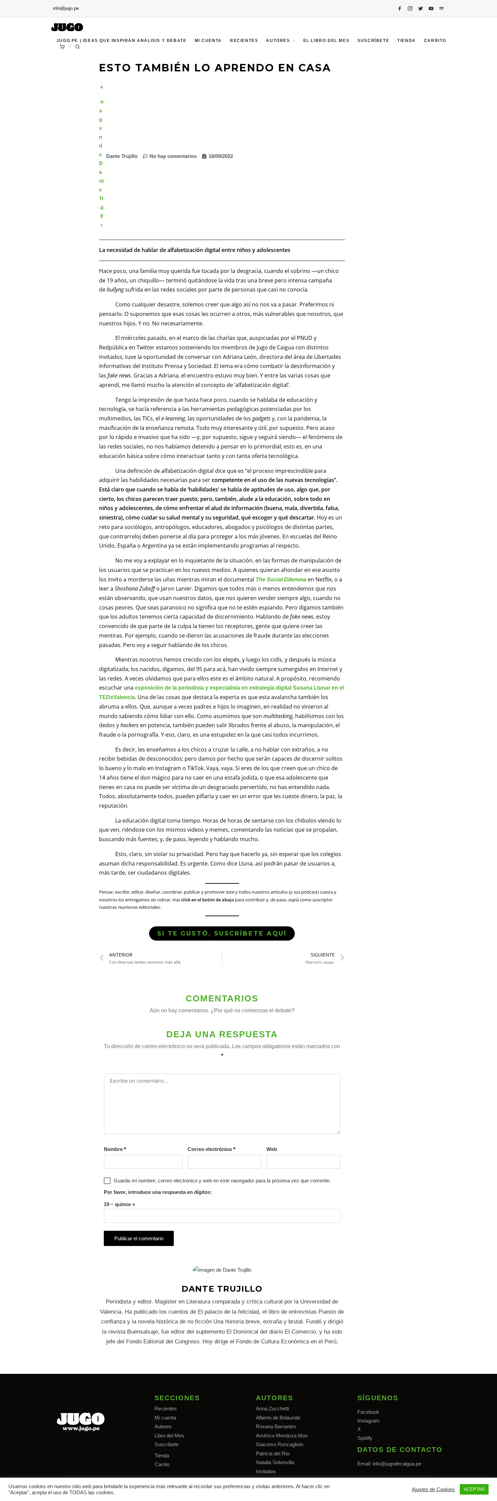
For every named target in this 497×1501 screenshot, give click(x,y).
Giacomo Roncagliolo (279, 1444)
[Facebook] (400, 8)
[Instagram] (410, 8)
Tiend (160, 1455)
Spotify (365, 1438)
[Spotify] (442, 8)
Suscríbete (167, 1444)
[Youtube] (431, 8)
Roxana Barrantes (276, 1426)
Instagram (368, 1421)
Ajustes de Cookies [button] (433, 1489)
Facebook (368, 1412)
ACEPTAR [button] (474, 1489)
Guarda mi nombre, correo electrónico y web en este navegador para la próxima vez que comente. (222, 1180)
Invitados (266, 1471)
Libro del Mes (169, 1435)
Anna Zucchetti (272, 1408)
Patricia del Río (272, 1453)
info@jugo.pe (66, 8)
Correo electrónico (211, 1149)
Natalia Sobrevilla (275, 1462)
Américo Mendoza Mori (282, 1435)
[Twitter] (421, 8)
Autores (163, 1426)
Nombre (115, 1149)
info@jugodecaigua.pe (397, 1464)
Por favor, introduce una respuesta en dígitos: (158, 1192)
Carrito (162, 1464)
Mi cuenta (165, 1418)
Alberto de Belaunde (278, 1418)
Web (271, 1149)
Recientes (166, 1408)
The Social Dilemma (281, 579)
